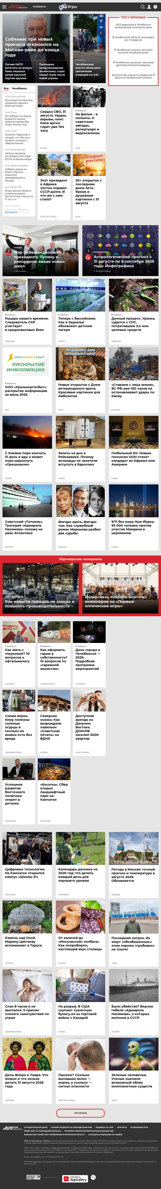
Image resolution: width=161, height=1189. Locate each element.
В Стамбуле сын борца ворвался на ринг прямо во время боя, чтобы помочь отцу (18, 120)
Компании (45, 821)
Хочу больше (80, 1113)
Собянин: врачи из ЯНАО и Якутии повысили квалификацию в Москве (16, 175)
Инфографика (101, 252)
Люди (114, 963)
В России (115, 410)
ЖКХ (7, 410)
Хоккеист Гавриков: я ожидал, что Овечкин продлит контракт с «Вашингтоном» (17, 139)
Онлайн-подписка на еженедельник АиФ (71, 1127)
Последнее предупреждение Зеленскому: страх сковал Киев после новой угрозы (52, 71)
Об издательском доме (35, 1127)
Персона (62, 547)
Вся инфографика (103, 271)
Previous (9, 250)
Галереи (18, 248)
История (9, 547)
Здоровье (9, 684)
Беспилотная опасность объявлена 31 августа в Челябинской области (133, 76)
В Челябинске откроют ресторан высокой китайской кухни (133, 51)
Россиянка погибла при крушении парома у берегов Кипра (19, 103)
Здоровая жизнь (13, 752)
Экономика (10, 821)
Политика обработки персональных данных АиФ (89, 1131)
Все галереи (21, 271)
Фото (77, 217)
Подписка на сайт (105, 1127)
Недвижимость (47, 684)
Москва (44, 752)
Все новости (13, 215)
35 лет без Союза (48, 217)
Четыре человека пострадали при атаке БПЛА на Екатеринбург (18, 156)
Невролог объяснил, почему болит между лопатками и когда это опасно (18, 214)
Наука (114, 1100)
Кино (77, 148)
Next (72, 250)
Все (6, 88)
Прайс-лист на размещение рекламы (42, 1131)
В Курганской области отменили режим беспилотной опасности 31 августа (19, 195)
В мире (43, 148)
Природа (115, 895)
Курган (61, 341)
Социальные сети (139, 1127)
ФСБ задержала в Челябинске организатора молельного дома (133, 26)
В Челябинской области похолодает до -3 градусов (133, 38)
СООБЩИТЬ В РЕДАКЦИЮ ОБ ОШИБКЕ (105, 1135)
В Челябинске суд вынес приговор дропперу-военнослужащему (133, 64)
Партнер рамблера (51, 1177)
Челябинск (19, 88)
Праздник (80, 684)
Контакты (122, 1127)
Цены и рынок (82, 752)
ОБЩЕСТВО (10, 341)
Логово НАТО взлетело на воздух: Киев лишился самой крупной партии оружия (18, 71)
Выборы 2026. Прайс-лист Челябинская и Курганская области (54, 1135)
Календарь (63, 895)
